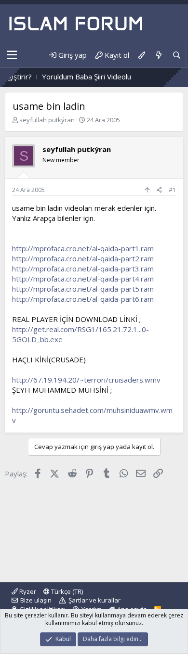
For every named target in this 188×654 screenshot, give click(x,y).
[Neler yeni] (158, 55)
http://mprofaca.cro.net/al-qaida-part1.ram (83, 248)
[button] (12, 55)
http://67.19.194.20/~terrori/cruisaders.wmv (86, 380)
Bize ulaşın (36, 600)
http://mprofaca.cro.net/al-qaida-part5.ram (83, 289)
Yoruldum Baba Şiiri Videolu (80, 76)
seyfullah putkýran (47, 119)
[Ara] (177, 55)
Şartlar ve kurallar (94, 600)
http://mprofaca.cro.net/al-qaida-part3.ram (83, 268)
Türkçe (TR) (66, 591)
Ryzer (27, 591)
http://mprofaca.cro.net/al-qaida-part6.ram (83, 299)
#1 (172, 190)
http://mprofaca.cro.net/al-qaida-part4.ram (83, 278)
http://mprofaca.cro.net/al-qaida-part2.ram (83, 258)
